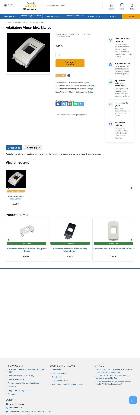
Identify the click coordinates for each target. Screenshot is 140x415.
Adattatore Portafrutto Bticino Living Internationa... (70, 250)
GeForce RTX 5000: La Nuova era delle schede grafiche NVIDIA (113, 377)
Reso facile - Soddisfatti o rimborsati (67, 384)
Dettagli (93, 86)
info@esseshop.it (18, 404)
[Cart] (111, 6)
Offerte (131, 16)
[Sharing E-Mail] (69, 104)
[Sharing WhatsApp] (75, 104)
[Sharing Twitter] (63, 104)
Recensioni (33, 148)
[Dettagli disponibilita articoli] (68, 76)
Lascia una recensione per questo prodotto (71, 115)
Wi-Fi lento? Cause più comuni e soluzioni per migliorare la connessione (114, 371)
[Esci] (133, 5)
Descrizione (14, 148)
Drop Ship (12, 387)
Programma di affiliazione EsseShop (23, 383)
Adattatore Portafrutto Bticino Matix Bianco (113, 249)
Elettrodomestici (53, 16)
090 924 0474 (16, 408)
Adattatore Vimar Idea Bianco (16, 197)
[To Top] (134, 408)
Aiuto (122, 9)
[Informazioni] (122, 5)
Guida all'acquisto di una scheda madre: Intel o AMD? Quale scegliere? (113, 383)
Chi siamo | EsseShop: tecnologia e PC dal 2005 (26, 371)
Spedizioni (56, 377)
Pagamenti (56, 370)
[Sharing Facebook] (58, 104)
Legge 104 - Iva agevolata (19, 390)
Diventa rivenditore (16, 379)
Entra (132, 9)
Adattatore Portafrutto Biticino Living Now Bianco (26, 250)
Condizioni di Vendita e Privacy (21, 376)
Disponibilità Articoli (60, 381)
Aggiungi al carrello (70, 63)
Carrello (112, 9)
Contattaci (12, 394)
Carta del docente (59, 373)
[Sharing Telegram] (81, 104)
